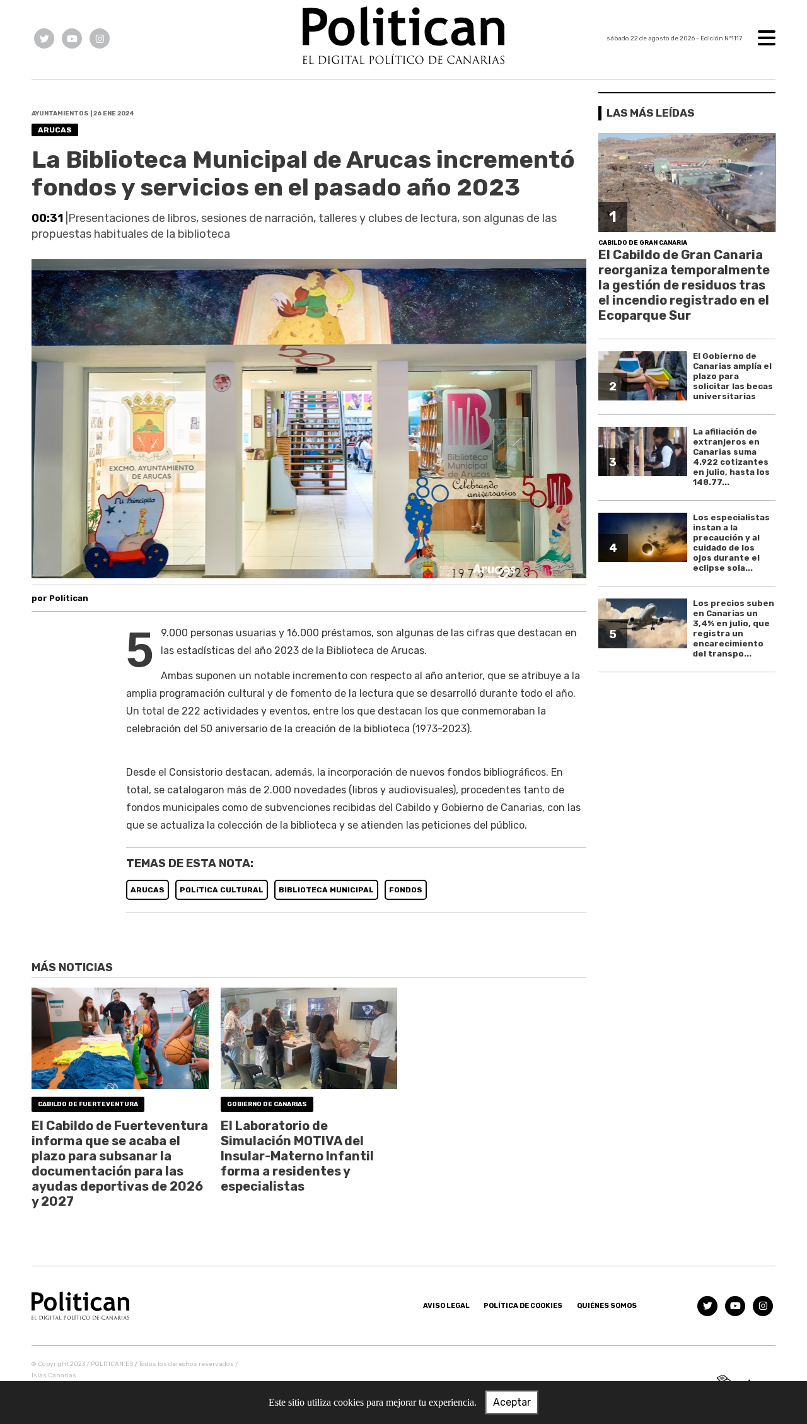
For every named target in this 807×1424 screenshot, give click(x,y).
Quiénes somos (607, 1306)
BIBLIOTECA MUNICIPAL (326, 889)
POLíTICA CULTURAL (222, 889)
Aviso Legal (446, 1306)
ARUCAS (148, 889)
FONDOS (405, 889)
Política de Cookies (523, 1306)
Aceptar (512, 1402)
